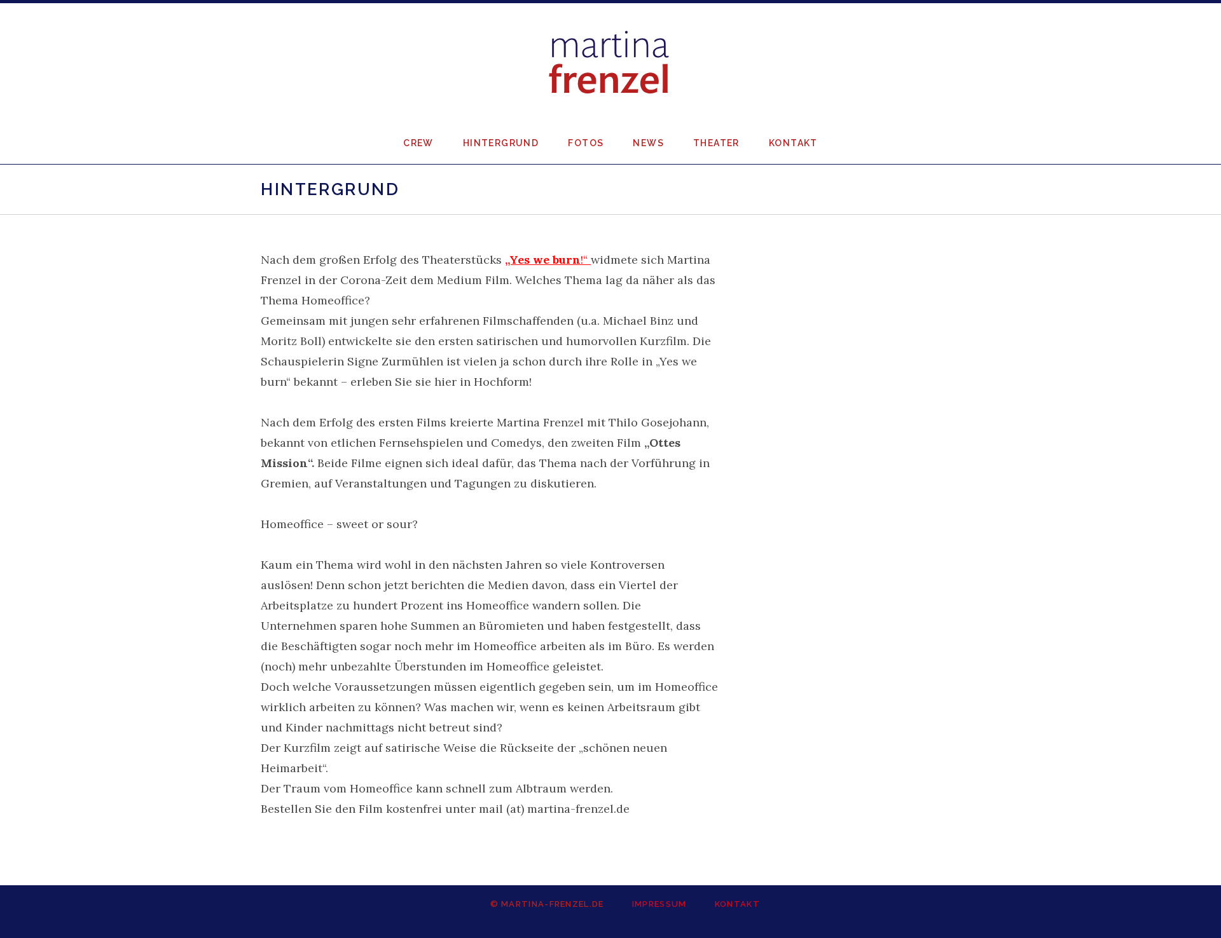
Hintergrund (501, 143)
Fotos (586, 143)
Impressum (659, 904)
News (648, 143)
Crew (418, 143)
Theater (716, 143)
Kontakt (793, 143)
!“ (548, 259)
